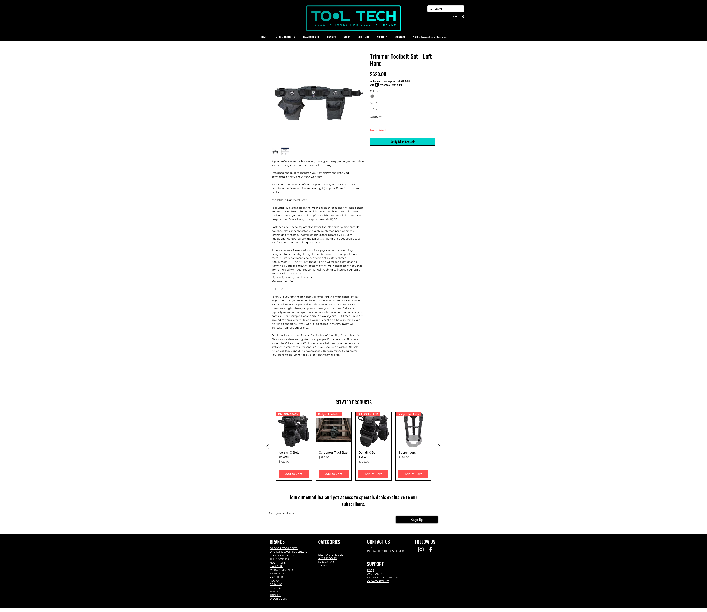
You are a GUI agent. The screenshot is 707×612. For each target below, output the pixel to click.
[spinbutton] (378, 123)
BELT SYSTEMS (327, 554)
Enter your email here (281, 513)
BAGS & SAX (326, 562)
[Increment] (384, 123)
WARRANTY (374, 574)
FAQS (370, 570)
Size (373, 103)
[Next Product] (439, 446)
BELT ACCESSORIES (331, 556)
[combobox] (402, 109)
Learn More (396, 85)
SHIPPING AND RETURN (382, 577)
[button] (458, 16)
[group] (353, 446)
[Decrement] (373, 123)
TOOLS (322, 565)
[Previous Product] (267, 446)
